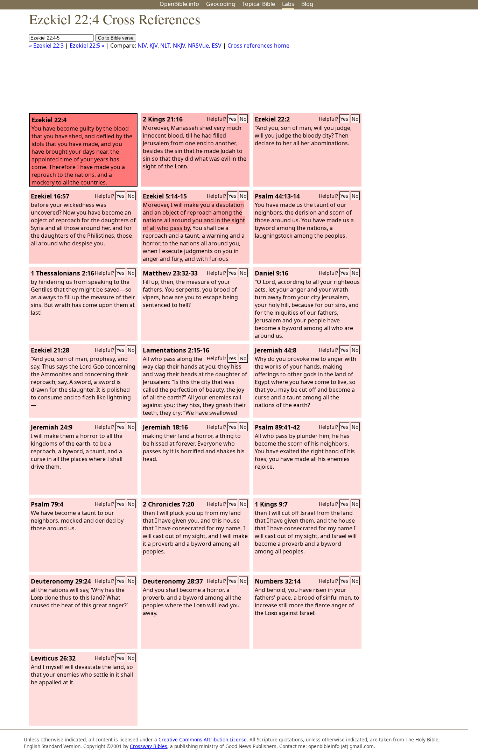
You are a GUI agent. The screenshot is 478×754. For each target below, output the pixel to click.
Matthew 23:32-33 (170, 273)
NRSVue (198, 45)
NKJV (179, 45)
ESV (217, 45)
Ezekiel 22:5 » (87, 45)
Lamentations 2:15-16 (176, 350)
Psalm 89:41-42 (277, 427)
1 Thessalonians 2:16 (62, 273)
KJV (153, 45)
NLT (165, 45)
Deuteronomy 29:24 (61, 581)
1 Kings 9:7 (271, 504)
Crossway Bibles (148, 746)
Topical (258, 4)
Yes (232, 119)
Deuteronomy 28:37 (173, 581)
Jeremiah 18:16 (165, 427)
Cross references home (258, 45)
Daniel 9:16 (271, 273)
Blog (307, 4)
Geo (220, 4)
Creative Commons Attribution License (203, 739)
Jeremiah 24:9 (51, 427)
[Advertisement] (407, 64)
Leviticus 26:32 (53, 658)
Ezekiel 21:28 (50, 350)
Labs (288, 4)
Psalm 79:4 (47, 504)
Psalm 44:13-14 (277, 196)
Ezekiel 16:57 (50, 196)
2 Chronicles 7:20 (168, 504)
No (243, 119)
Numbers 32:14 (278, 581)
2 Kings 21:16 (163, 119)
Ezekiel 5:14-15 (165, 196)
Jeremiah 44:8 (275, 350)
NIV (142, 45)
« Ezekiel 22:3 (46, 45)
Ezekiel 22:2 (272, 119)
